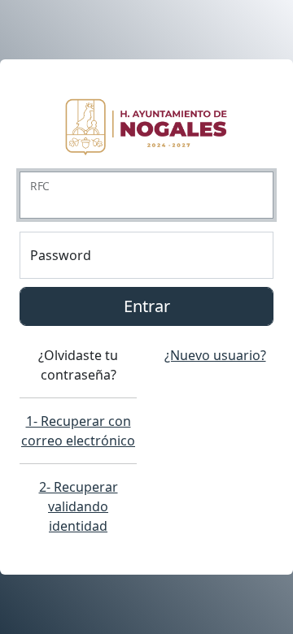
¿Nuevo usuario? (215, 355)
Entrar (147, 306)
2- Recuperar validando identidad (78, 506)
